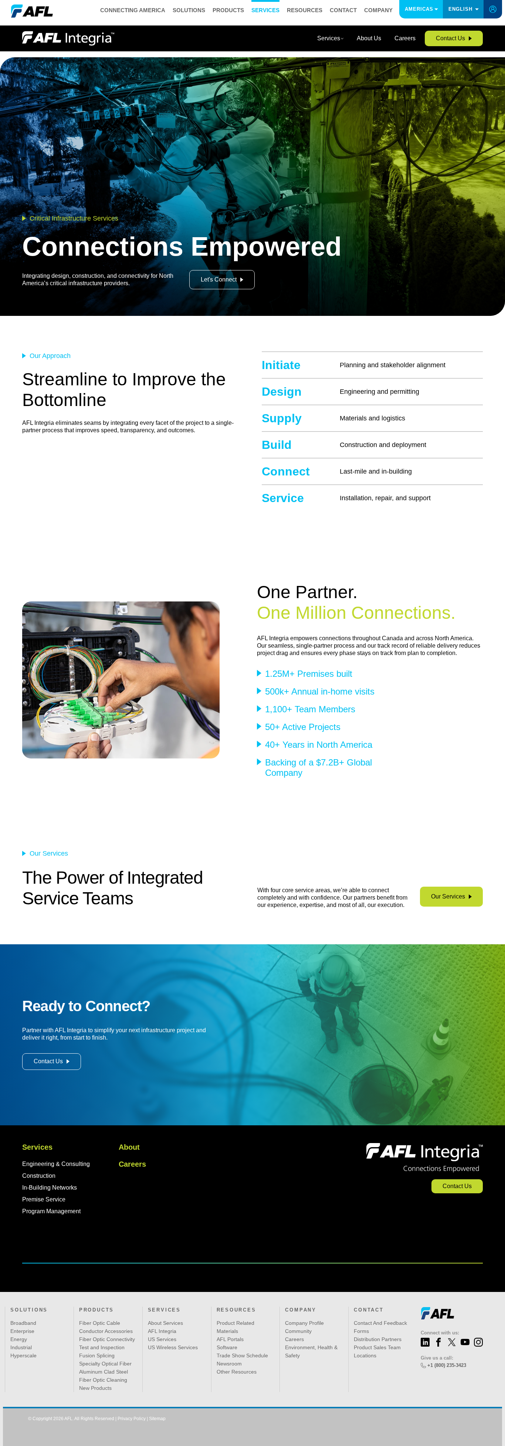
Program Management (51, 1211)
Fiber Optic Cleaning (103, 1380)
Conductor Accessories (106, 1331)
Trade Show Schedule (242, 1355)
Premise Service (43, 1199)
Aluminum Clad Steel (103, 1372)
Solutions (189, 10)
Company (378, 10)
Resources (304, 10)
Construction (38, 1176)
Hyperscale (23, 1355)
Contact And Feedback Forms (380, 1327)
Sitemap (157, 1418)
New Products (95, 1388)
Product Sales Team (377, 1347)
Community (298, 1331)
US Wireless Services (173, 1347)
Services (265, 10)
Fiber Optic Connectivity (107, 1339)
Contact (343, 10)
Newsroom (229, 1364)
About (129, 1147)
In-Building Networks (49, 1187)
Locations (365, 1355)
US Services (162, 1339)
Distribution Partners (377, 1339)
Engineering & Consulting (56, 1164)
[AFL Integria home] (68, 38)
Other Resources (237, 1372)
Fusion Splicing (97, 1355)
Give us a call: (437, 1358)
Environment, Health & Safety (311, 1351)
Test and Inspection (102, 1347)
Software (227, 1347)
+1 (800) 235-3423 (446, 1365)
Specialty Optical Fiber (105, 1364)
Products (228, 10)
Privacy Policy (132, 1418)
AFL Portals (230, 1339)
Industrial (21, 1347)
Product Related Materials (235, 1327)
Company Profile (304, 1323)
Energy (18, 1339)
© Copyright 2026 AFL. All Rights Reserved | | (97, 1418)
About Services (165, 1323)
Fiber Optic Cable (99, 1323)
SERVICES (164, 1310)
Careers (132, 1164)
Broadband (23, 1323)
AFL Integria (162, 1331)
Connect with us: (440, 1333)
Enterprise (22, 1331)
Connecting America (132, 10)
